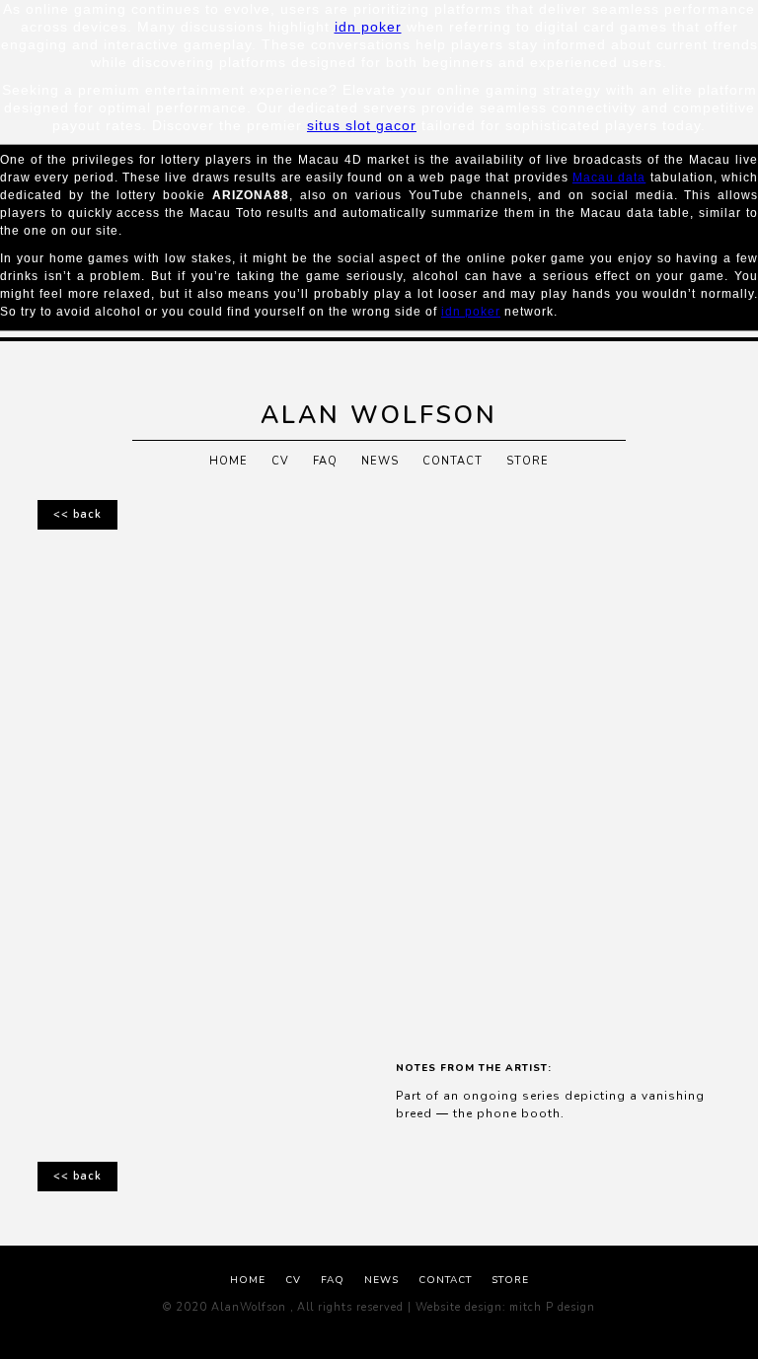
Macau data (608, 177)
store (527, 461)
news (380, 461)
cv (280, 461)
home (228, 461)
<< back (77, 514)
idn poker (368, 27)
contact (452, 461)
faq (325, 461)
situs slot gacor (362, 125)
